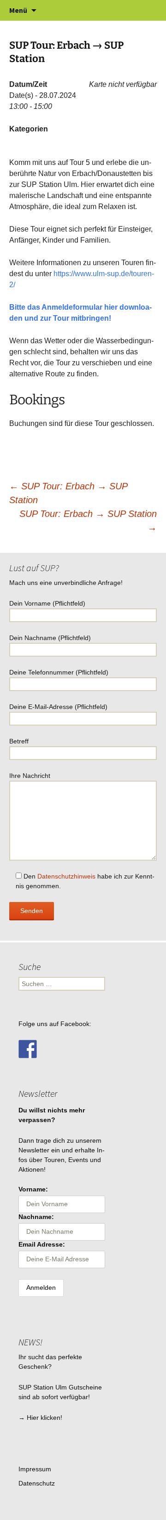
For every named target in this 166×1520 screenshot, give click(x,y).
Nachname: (36, 1216)
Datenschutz (36, 1483)
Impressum (34, 1469)
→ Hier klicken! (40, 1417)
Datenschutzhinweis (66, 876)
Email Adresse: (41, 1244)
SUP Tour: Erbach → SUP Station (88, 521)
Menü (18, 10)
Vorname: (33, 1189)
